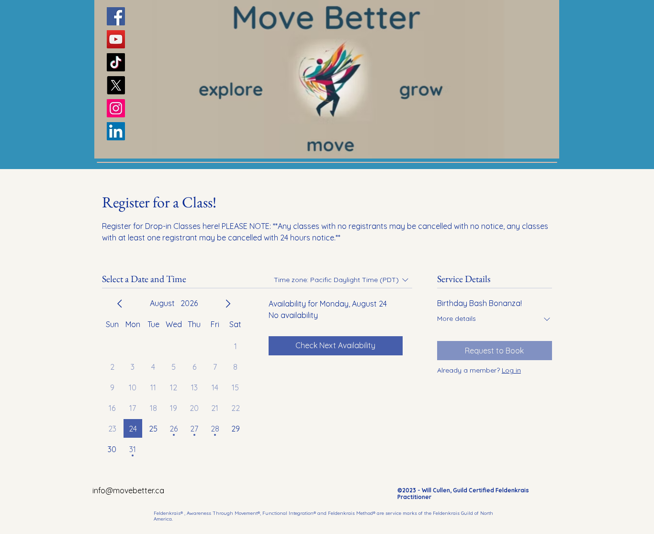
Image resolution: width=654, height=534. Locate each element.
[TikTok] (116, 62)
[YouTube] (116, 39)
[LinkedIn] (116, 131)
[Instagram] (116, 108)
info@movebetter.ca (128, 490)
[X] (116, 85)
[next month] (228, 303)
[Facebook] (116, 16)
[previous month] (119, 303)
